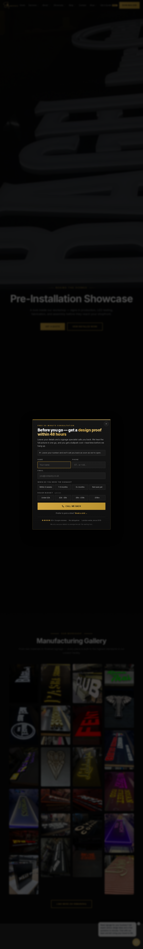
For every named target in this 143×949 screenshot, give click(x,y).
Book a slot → (81, 513)
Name (40, 460)
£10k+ (97, 498)
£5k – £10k (80, 498)
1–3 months (63, 487)
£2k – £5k (63, 498)
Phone (75, 460)
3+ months (80, 487)
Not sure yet (97, 487)
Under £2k (45, 498)
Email (40, 471)
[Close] (106, 423)
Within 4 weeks (46, 487)
